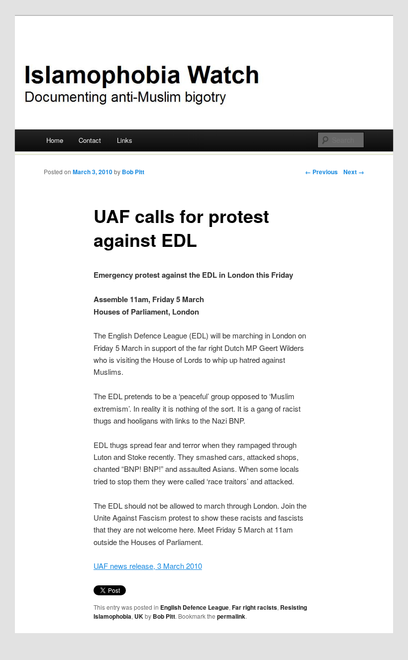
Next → (353, 171)
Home (54, 140)
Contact (90, 140)
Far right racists (254, 607)
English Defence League (194, 607)
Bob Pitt (133, 171)
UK (138, 616)
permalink (231, 616)
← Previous (321, 171)
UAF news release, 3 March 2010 (148, 565)
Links (124, 140)
